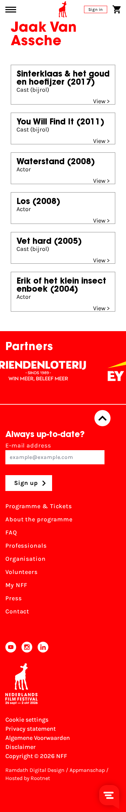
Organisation (25, 558)
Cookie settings (26, 719)
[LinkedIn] (43, 647)
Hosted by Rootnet (27, 778)
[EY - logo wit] (113, 371)
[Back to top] (102, 418)
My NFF (16, 585)
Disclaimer (20, 747)
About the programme (39, 519)
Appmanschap (87, 770)
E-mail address (28, 445)
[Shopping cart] (117, 9)
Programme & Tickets (38, 506)
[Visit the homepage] (63, 9)
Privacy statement (30, 728)
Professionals (26, 545)
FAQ (11, 532)
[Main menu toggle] (10, 9)
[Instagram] (27, 647)
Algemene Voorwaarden (37, 738)
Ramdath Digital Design (35, 770)
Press (13, 598)
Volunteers (21, 572)
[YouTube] (10, 647)
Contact (17, 611)
